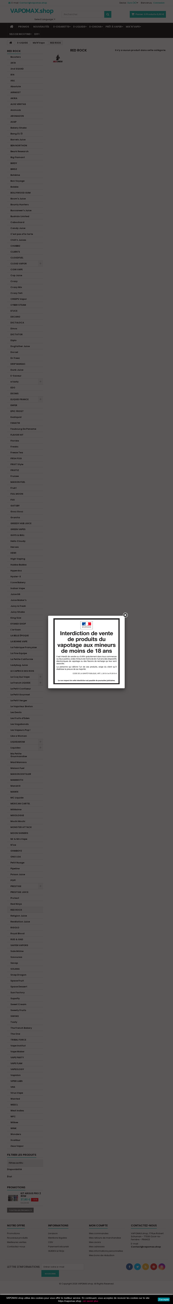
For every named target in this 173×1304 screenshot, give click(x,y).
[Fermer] (125, 615)
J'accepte (164, 1299)
